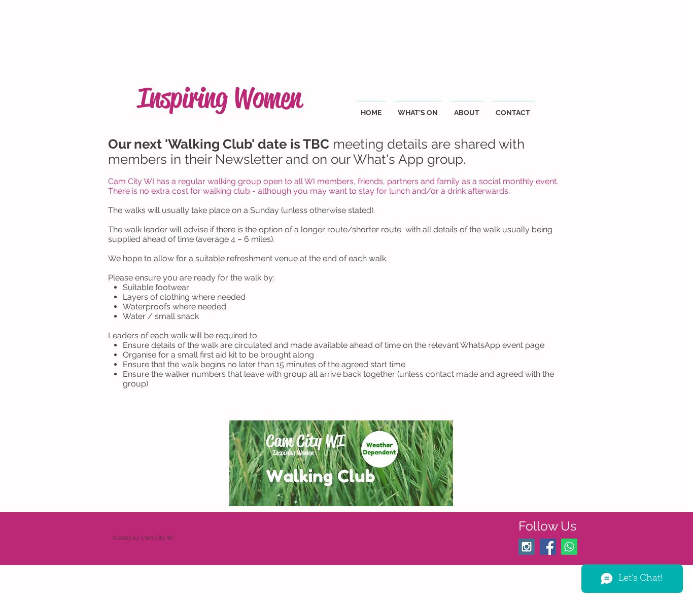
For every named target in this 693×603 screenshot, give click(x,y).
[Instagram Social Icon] (526, 547)
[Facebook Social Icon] (548, 547)
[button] (418, 108)
